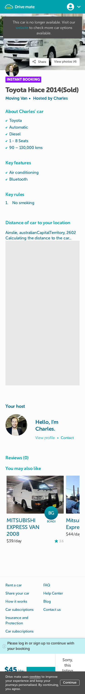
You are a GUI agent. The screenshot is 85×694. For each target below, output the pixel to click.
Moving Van (36, 98)
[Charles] (16, 425)
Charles (60, 98)
